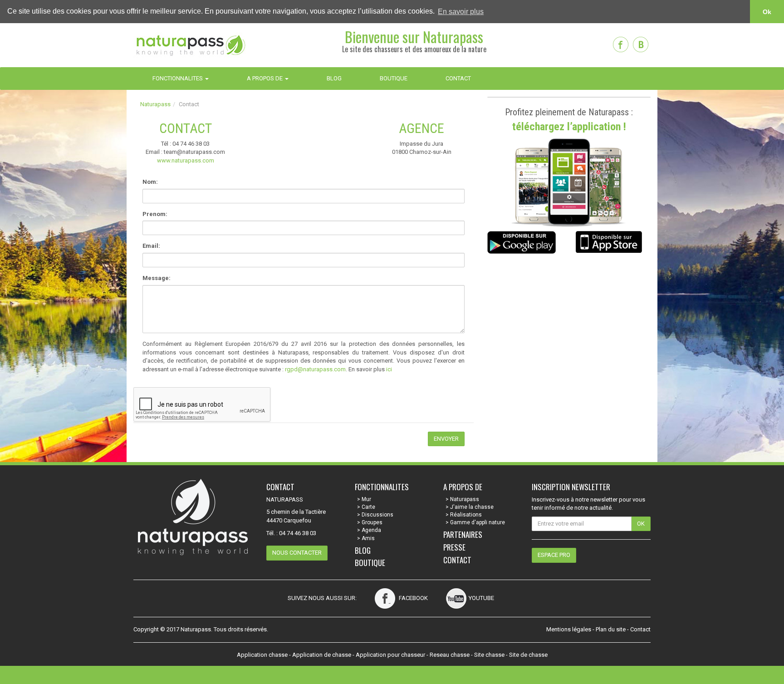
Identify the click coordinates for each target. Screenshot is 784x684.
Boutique (370, 562)
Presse (454, 547)
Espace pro (554, 554)
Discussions (377, 515)
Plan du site (611, 629)
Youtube (481, 598)
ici (389, 369)
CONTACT (458, 78)
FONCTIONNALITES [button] (178, 78)
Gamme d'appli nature (477, 522)
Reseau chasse (450, 654)
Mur (366, 499)
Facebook (412, 598)
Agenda (371, 530)
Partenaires (462, 534)
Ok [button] (767, 11)
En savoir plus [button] (461, 11)
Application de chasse (321, 654)
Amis (368, 538)
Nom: (150, 181)
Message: (156, 278)
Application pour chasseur (390, 654)
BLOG (334, 78)
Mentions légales (568, 629)
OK (641, 523)
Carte (368, 507)
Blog (363, 550)
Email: (151, 245)
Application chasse (262, 654)
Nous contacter (297, 552)
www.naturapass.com (185, 160)
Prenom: (154, 214)
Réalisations (466, 515)
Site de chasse (528, 654)
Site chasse (489, 654)
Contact (457, 560)
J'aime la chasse (472, 507)
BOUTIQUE (393, 78)
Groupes (372, 522)
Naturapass (155, 104)
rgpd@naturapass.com (315, 369)
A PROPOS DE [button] (265, 78)
